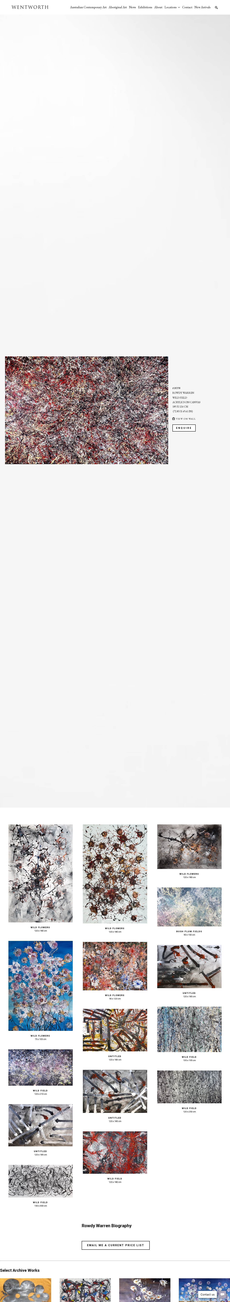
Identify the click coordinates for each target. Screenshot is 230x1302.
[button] (172, 7)
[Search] (216, 7)
